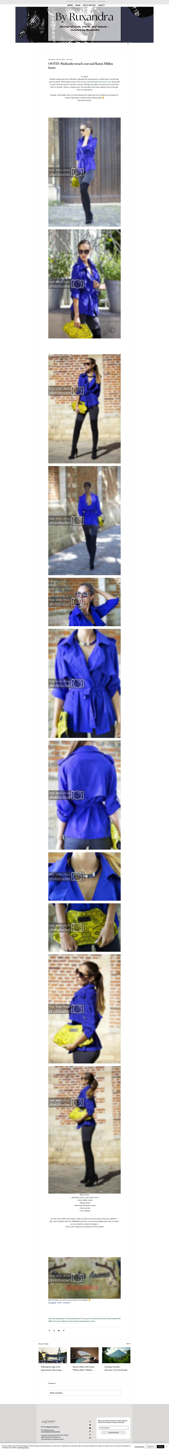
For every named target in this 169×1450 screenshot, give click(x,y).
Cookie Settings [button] (139, 1447)
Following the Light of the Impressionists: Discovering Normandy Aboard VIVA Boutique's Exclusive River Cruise (51, 1369)
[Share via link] (64, 1330)
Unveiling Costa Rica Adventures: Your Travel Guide (115, 1369)
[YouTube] (90, 1428)
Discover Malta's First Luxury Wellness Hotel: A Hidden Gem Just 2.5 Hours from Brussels (83, 1369)
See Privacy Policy (23, 1448)
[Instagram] (90, 1438)
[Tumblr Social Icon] (90, 1435)
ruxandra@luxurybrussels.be (50, 1432)
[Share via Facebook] (49, 1330)
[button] (128, 43)
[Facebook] (90, 1422)
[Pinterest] (90, 1431)
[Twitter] (90, 1425)
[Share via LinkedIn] (59, 1330)
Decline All (150, 1447)
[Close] (166, 1446)
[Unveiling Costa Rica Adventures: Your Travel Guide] (116, 1355)
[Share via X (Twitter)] (54, 1330)
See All (128, 1343)
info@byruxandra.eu (52, 1427)
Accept (160, 1447)
